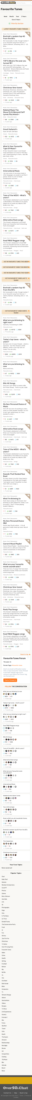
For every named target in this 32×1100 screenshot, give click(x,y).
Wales (3, 952)
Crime (3, 955)
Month (12, 16)
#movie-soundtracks (19, 574)
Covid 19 (4, 888)
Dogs (3, 910)
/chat (4, 97)
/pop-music (6, 621)
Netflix (4, 972)
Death (3, 1034)
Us (2, 975)
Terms (21, 1095)
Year (17, 16)
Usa (3, 978)
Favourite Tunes (11, 9)
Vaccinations (5, 1000)
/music (12, 73)
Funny (3, 1023)
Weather (4, 1026)
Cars (3, 913)
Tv (2, 992)
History (4, 935)
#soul (21, 250)
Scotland (4, 980)
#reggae (16, 250)
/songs (16, 207)
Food (3, 927)
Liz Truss (4, 919)
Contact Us (7, 1093)
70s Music (4, 1059)
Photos (4, 890)
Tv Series (4, 944)
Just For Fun (5, 938)
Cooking (4, 1057)
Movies (4, 1048)
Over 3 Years (16, 19)
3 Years (23, 16)
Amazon (4, 1040)
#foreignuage (7, 183)
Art (3, 1051)
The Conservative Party (9, 924)
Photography (5, 907)
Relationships (6, 1042)
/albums (5, 75)
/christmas (10, 97)
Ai (2, 930)
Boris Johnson (6, 896)
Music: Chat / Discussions (10, 34)
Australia (4, 899)
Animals (4, 1065)
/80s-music (6, 392)
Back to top (24, 654)
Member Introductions (8, 885)
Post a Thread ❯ (10, 680)
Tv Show (4, 1009)
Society (4, 1014)
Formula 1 (4, 1017)
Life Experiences (6, 1012)
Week (5, 16)
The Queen (5, 1037)
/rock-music (17, 181)
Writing (4, 961)
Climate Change (6, 995)
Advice (4, 997)
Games (4, 893)
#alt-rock (24, 228)
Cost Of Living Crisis (7, 947)
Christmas (5, 941)
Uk (2, 904)
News (3, 1071)
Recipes (4, 1006)
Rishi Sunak (5, 983)
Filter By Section (17, 23)
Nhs (3, 1020)
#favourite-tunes (17, 665)
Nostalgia (4, 1045)
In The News (5, 916)
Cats (3, 1031)
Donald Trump (6, 921)
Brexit (3, 1068)
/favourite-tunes (7, 48)
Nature (4, 966)
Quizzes (4, 882)
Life (3, 902)
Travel (3, 1028)
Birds (3, 986)
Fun (3, 933)
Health (4, 958)
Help (15, 1093)
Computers (5, 989)
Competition (5, 1054)
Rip (3, 969)
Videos (4, 1003)
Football (4, 964)
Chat (3, 876)
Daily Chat (5, 879)
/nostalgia (6, 73)
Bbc (3, 1062)
